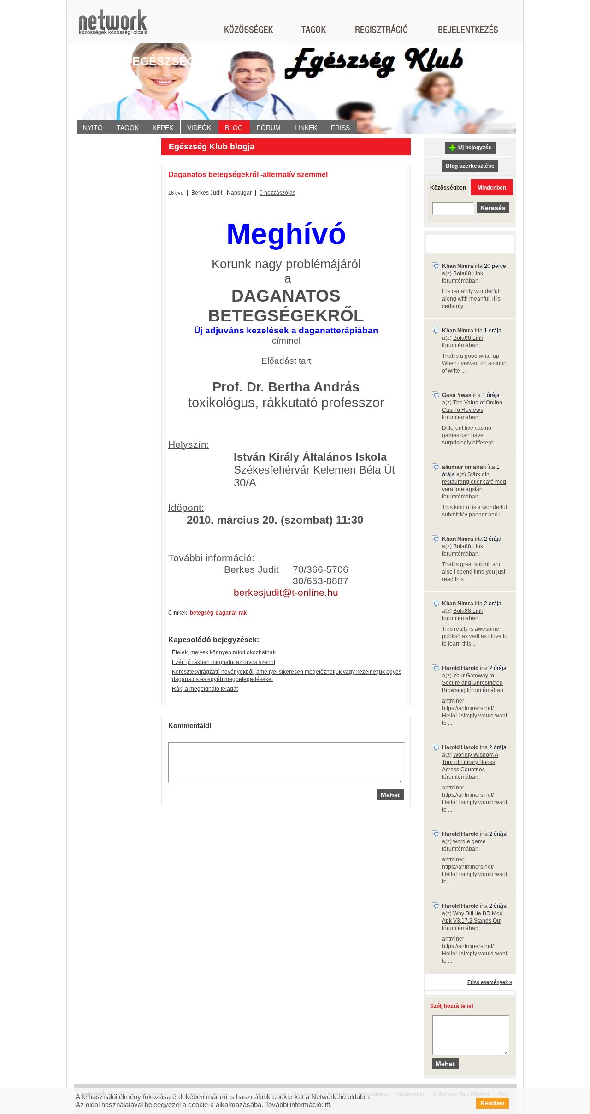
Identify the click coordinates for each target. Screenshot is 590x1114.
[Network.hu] (113, 26)
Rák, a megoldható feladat (205, 689)
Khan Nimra (457, 266)
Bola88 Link (468, 273)
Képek (163, 127)
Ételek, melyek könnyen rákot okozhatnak (224, 652)
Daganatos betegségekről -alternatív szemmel (248, 174)
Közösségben (448, 187)
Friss (340, 127)
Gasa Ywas (457, 395)
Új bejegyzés (475, 147)
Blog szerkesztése (470, 166)
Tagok (128, 127)
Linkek (306, 127)
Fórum (269, 127)
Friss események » (489, 982)
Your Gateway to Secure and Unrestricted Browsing (472, 682)
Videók (199, 127)
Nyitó (93, 127)
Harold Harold (460, 668)
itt (327, 1104)
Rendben (492, 1103)
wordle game (469, 841)
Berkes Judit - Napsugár (221, 193)
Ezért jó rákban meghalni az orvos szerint (223, 662)
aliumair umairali (464, 467)
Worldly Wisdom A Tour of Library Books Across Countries (470, 762)
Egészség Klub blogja (211, 146)
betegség (201, 613)
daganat (226, 613)
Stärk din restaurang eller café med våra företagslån (474, 481)
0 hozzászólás (277, 193)
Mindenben (492, 187)
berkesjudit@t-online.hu (286, 592)
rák (243, 613)
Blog (234, 127)
